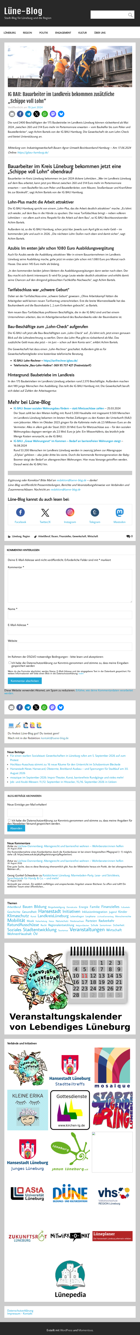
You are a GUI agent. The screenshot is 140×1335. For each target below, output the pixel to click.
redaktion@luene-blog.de (71, 480)
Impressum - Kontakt (19, 1313)
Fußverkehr (125, 907)
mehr (81, 673)
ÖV (35, 934)
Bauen (54, 536)
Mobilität (16, 920)
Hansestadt (49, 911)
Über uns (100, 32)
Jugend (113, 912)
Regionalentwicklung (61, 925)
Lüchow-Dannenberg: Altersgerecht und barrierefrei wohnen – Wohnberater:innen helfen (71, 846)
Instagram (70, 522)
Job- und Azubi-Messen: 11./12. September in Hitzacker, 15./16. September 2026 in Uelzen (63, 782)
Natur (51, 921)
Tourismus (63, 930)
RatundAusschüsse (23, 925)
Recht (44, 925)
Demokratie (72, 907)
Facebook (20, 522)
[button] (12, 114)
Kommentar (16, 567)
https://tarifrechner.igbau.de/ (61, 360)
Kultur (82, 32)
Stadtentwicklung (40, 929)
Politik (43, 32)
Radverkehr (106, 920)
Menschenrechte (123, 916)
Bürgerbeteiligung (56, 907)
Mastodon (120, 522)
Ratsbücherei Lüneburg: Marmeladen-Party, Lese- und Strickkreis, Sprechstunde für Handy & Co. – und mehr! (63, 876)
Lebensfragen (77, 916)
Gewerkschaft (79, 536)
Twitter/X (45, 522)
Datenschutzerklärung (20, 1310)
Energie (83, 906)
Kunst (33, 916)
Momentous (85, 1330)
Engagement (63, 32)
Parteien (91, 920)
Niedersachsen (77, 921)
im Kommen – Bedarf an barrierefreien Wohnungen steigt (86, 441)
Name (12, 608)
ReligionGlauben (82, 925)
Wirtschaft (93, 536)
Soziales (14, 929)
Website (12, 640)
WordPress (66, 1330)
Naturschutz (62, 921)
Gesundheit (29, 911)
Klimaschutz (18, 915)
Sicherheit (118, 925)
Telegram (94, 522)
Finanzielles (65, 536)
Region (27, 32)
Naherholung (41, 921)
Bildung (40, 906)
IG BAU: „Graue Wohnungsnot (32, 441)
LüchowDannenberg (105, 916)
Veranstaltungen (87, 929)
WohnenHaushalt (19, 934)
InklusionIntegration (94, 911)
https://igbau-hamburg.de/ (32, 152)
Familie (95, 906)
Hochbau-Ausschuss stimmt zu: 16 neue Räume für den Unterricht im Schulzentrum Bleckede (65, 764)
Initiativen (71, 911)
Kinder (122, 911)
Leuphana (90, 916)
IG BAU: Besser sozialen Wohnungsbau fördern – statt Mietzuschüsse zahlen (59, 408)
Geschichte (13, 911)
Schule (94, 925)
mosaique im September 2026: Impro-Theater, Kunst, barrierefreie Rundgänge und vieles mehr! (67, 777)
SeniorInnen (105, 925)
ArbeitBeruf (44, 536)
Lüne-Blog (23, 11)
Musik (30, 920)
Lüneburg (10, 32)
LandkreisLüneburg (53, 916)
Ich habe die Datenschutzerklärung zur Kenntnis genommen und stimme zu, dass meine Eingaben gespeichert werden (70, 664)
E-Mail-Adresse (18, 624)
